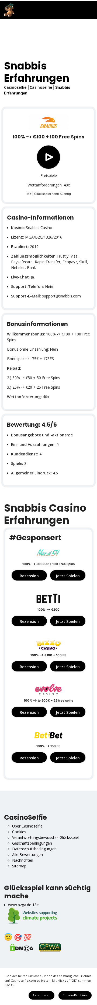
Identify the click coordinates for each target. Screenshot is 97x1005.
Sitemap (19, 865)
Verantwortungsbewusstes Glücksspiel (45, 837)
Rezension (29, 575)
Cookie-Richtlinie (75, 995)
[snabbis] (48, 122)
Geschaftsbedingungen (32, 843)
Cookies (19, 831)
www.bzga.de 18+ (23, 904)
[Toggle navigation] (89, 10)
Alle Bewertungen (27, 854)
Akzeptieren (41, 995)
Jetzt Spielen (68, 575)
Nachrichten (22, 860)
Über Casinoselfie (27, 826)
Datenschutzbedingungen (34, 848)
